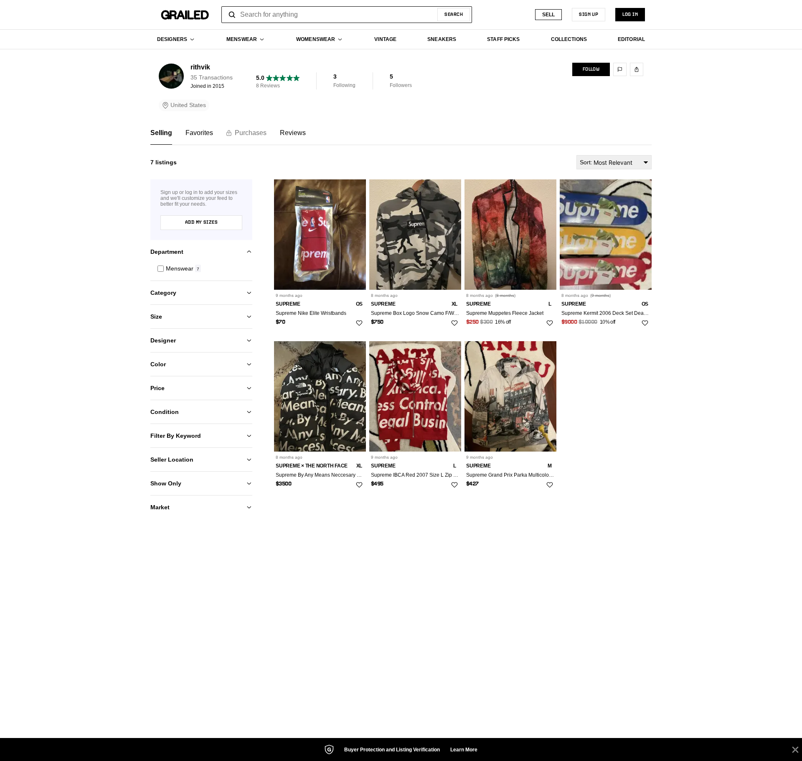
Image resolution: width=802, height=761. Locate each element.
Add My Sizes (201, 222)
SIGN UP (588, 15)
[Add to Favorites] (359, 323)
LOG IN (630, 15)
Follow (591, 69)
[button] (201, 268)
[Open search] (232, 14)
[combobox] (346, 14)
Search (453, 15)
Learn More (463, 750)
